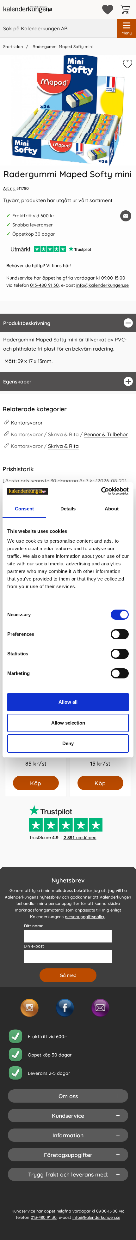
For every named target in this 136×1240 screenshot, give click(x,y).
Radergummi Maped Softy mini (62, 46)
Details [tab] (68, 508)
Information (68, 1135)
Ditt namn (34, 925)
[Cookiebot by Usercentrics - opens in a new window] (101, 491)
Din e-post (34, 945)
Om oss (68, 1096)
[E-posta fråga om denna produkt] (125, 215)
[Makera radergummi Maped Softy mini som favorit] (126, 65)
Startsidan (13, 46)
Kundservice (68, 1115)
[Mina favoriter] (107, 9)
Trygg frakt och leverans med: (68, 1174)
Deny (68, 743)
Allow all (68, 702)
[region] (68, 323)
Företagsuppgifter (68, 1154)
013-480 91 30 (44, 285)
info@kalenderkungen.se (102, 285)
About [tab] (112, 508)
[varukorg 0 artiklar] (126, 9)
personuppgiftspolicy (85, 916)
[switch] (120, 634)
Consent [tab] (24, 508)
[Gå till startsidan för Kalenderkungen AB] (27, 9)
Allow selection (68, 722)
